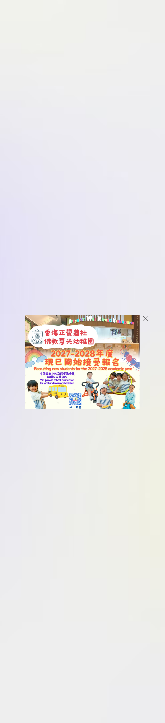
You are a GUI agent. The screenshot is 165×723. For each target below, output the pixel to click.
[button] (145, 318)
